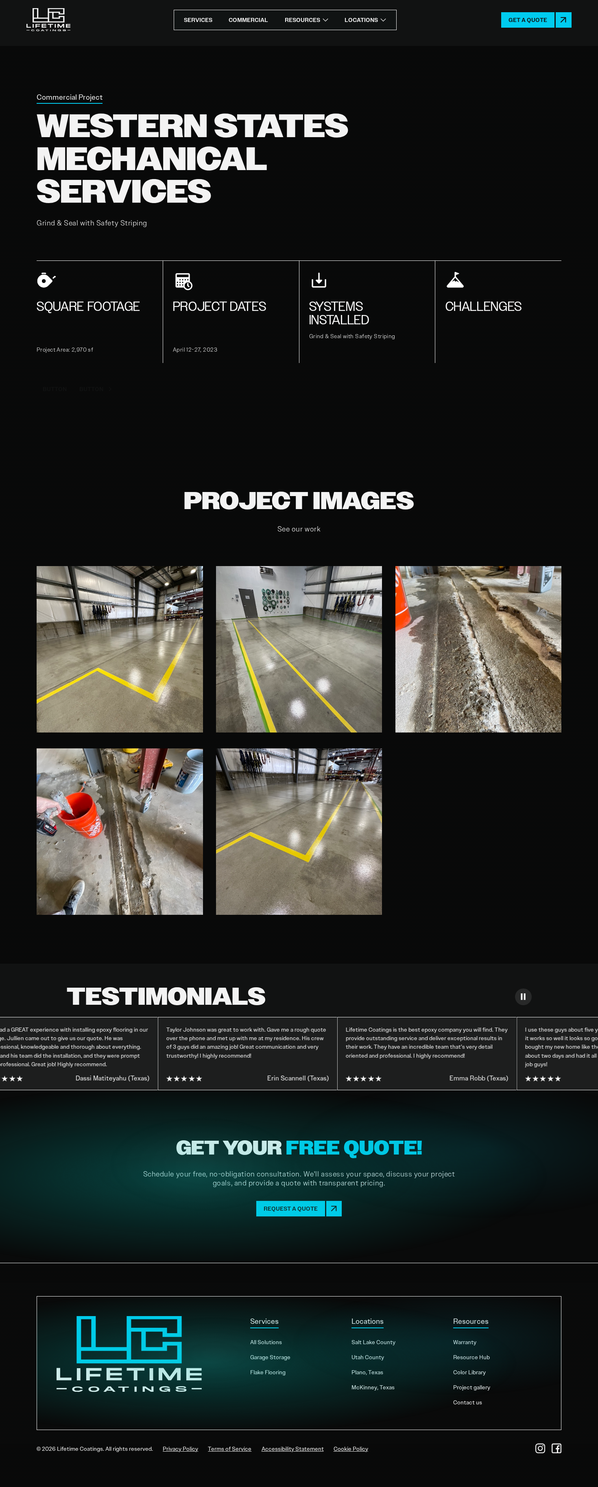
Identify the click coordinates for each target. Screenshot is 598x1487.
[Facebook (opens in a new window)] (556, 1448)
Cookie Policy (351, 1448)
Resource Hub (471, 1357)
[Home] (48, 20)
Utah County (367, 1357)
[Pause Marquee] (523, 996)
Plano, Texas (367, 1372)
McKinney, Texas (373, 1387)
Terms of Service (229, 1448)
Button (55, 389)
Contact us (467, 1402)
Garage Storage (270, 1357)
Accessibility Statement (293, 1448)
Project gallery (471, 1387)
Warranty (464, 1342)
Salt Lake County (373, 1342)
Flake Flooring (268, 1372)
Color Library (469, 1372)
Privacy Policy (180, 1448)
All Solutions (266, 1342)
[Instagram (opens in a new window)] (540, 1448)
